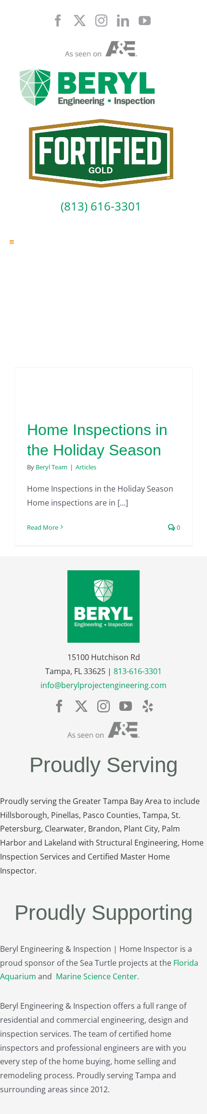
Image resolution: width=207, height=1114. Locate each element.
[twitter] (80, 20)
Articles (86, 467)
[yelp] (148, 706)
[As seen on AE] (101, 45)
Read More (42, 527)
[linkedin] (123, 20)
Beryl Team (51, 467)
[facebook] (58, 20)
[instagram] (101, 20)
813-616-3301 (138, 671)
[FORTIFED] (101, 122)
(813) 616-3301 (101, 206)
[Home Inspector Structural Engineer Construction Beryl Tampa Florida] (87, 70)
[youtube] (145, 20)
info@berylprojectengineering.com (103, 685)
